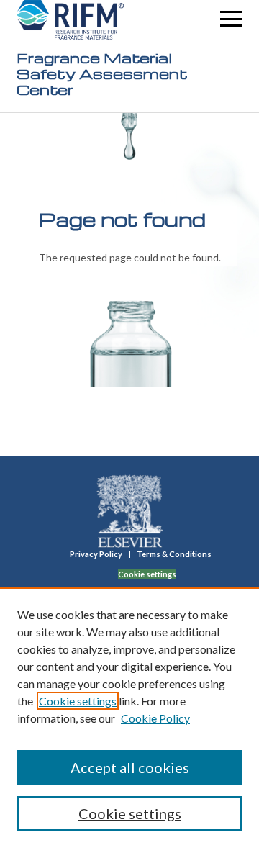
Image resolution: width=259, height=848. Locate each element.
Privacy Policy (96, 554)
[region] (129, 717)
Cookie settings (78, 701)
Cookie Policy (155, 718)
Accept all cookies (130, 767)
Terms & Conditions (174, 554)
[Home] (70, 20)
